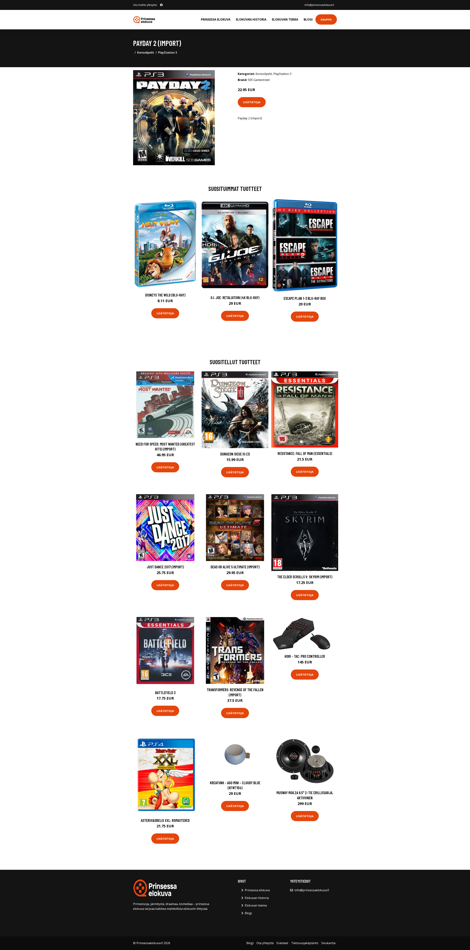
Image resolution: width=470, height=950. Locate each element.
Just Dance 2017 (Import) (165, 566)
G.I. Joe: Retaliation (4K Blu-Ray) (235, 297)
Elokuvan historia (251, 19)
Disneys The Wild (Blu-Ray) (165, 295)
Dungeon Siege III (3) (235, 454)
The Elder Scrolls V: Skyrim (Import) (304, 576)
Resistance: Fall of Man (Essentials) (305, 453)
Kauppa (326, 19)
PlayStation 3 (167, 52)
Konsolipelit (145, 52)
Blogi (308, 19)
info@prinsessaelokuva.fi (319, 5)
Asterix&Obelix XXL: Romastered (165, 820)
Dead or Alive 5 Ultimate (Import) (235, 566)
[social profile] (161, 4)
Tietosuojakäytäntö (304, 943)
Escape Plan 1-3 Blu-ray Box (305, 298)
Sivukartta (328, 943)
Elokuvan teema (285, 19)
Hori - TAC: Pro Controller (305, 656)
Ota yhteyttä (265, 943)
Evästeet (282, 943)
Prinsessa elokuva (215, 19)
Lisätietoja (251, 102)
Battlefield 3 (165, 692)
